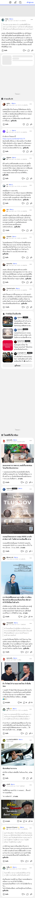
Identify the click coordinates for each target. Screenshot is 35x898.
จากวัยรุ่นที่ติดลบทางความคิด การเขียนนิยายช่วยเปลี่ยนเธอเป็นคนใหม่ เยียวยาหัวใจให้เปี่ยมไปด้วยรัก (17, 599)
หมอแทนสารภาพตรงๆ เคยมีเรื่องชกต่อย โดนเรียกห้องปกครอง (17, 466)
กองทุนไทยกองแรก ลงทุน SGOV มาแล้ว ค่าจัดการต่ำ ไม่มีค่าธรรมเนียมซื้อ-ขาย (17, 537)
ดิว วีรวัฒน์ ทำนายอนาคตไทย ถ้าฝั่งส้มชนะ (17, 684)
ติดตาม (11, 19)
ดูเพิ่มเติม (14, 121)
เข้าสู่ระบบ (30, 2)
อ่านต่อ (20, 479)
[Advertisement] (17, 11)
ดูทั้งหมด (17, 366)
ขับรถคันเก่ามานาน (10, 768)
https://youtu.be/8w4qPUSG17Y (14, 139)
